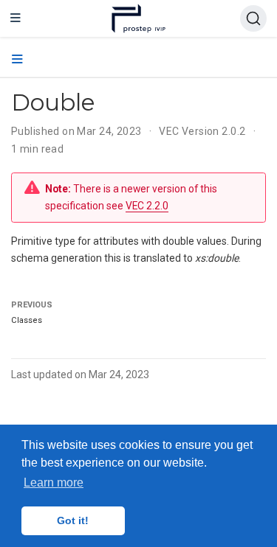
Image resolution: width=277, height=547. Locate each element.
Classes (26, 320)
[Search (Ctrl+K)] (253, 18)
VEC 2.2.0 (147, 206)
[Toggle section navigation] (17, 59)
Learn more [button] (53, 482)
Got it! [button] (73, 520)
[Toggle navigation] (15, 18)
